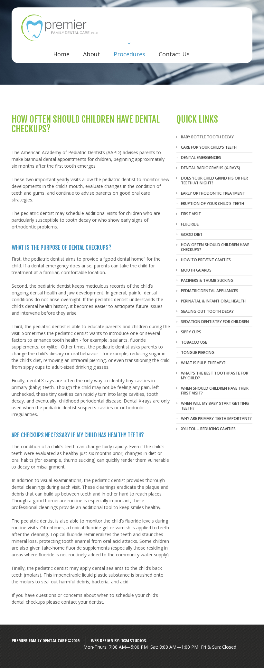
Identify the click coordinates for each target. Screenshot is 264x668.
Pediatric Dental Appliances (209, 290)
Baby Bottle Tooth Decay (207, 137)
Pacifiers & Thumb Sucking (207, 280)
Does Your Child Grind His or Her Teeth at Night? (214, 180)
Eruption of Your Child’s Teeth (212, 203)
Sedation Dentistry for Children (215, 321)
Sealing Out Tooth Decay (207, 311)
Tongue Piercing (197, 352)
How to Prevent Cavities (206, 260)
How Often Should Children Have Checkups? (215, 247)
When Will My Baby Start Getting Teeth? (215, 406)
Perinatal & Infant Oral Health (213, 301)
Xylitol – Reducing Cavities (208, 428)
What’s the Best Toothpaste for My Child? (214, 375)
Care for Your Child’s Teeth (209, 147)
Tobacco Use (194, 342)
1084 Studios (133, 640)
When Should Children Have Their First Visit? (215, 390)
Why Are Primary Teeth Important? (216, 418)
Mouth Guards (196, 270)
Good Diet (192, 234)
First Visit (191, 214)
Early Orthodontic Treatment (213, 193)
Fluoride (190, 224)
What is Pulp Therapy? (203, 363)
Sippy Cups (191, 332)
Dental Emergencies (201, 157)
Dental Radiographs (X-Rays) (210, 168)
